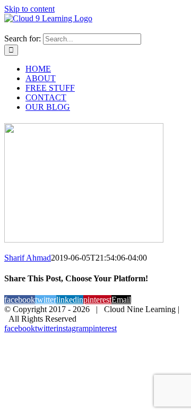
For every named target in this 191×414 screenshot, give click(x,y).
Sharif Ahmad (27, 257)
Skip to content (29, 8)
